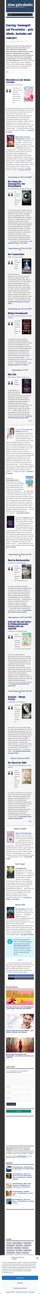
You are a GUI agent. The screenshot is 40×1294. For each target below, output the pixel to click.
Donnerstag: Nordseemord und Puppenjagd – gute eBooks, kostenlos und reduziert (19, 1055)
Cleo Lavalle (19, 1250)
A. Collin (9, 1243)
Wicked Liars (27, 518)
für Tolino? (24, 243)
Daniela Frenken (11, 1252)
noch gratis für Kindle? (24, 170)
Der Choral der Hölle (17, 762)
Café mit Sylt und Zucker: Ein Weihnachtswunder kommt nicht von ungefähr (19, 625)
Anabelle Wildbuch (17, 1243)
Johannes (14, 41)
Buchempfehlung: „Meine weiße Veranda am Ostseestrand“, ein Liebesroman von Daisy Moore (22, 1185)
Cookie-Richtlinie (10, 1292)
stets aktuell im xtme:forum (21, 945)
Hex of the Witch (20, 909)
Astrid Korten (27, 1245)
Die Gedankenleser (20, 868)
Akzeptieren (20, 1278)
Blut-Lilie (12, 374)
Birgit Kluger (18, 1247)
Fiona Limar (25, 1252)
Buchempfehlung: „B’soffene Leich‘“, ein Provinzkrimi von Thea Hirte (23, 1193)
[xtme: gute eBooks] (20, 7)
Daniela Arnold (27, 1250)
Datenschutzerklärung (21, 1292)
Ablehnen (20, 1283)
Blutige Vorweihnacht (18, 313)
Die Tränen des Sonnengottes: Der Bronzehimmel (16, 184)
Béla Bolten (25, 1247)
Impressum (31, 1292)
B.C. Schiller (10, 1247)
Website (9, 1098)
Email (8, 1092)
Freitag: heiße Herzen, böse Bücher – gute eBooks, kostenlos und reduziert (19, 1031)
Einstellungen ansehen (20, 1288)
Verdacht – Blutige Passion (16, 698)
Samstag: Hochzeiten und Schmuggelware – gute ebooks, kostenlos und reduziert (20, 1007)
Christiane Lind (10, 1250)
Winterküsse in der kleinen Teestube (18, 81)
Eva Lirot (18, 1252)
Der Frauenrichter (16, 254)
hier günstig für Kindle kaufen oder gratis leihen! (19, 301)
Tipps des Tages (24, 41)
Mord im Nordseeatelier (19, 560)
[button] (37, 1258)
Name (8, 1087)
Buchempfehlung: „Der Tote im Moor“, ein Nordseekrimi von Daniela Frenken (23, 1201)
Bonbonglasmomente (12, 480)
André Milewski (10, 1245)
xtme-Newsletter (21, 1156)
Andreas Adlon (27, 1243)
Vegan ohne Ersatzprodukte (23, 833)
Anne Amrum (19, 1245)
